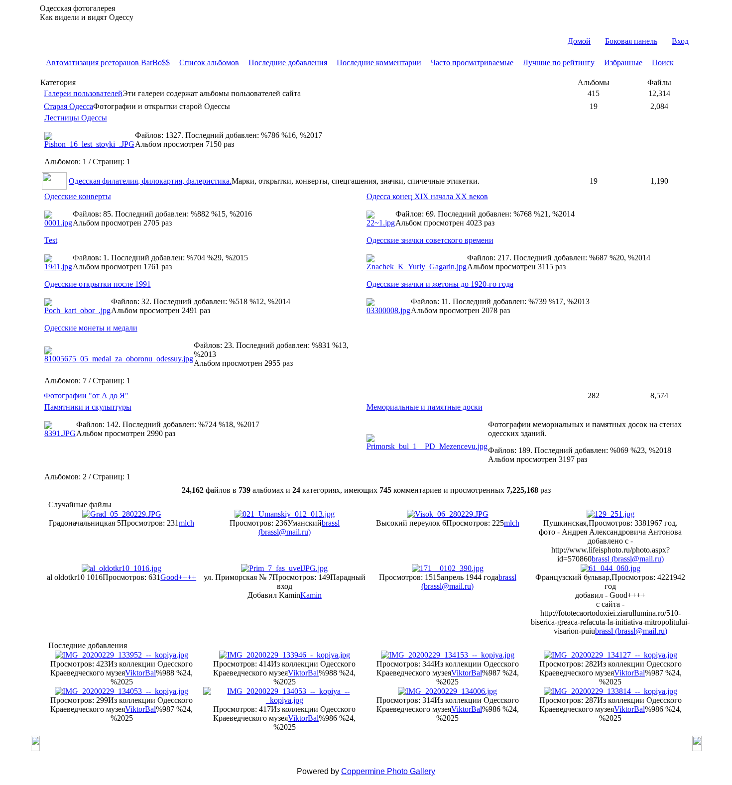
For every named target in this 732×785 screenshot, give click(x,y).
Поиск (663, 62)
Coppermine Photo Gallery (388, 771)
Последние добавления (287, 62)
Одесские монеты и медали (90, 328)
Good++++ (178, 577)
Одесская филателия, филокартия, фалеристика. (150, 181)
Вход (680, 41)
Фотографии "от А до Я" (86, 395)
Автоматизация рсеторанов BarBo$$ (108, 62)
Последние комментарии (379, 62)
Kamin (311, 595)
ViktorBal (140, 673)
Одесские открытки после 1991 (97, 284)
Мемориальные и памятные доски (424, 407)
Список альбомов (209, 62)
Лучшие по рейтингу (559, 62)
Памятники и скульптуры (87, 407)
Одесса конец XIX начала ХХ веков (427, 196)
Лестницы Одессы (75, 117)
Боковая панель (631, 41)
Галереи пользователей (83, 93)
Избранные (623, 62)
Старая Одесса (68, 106)
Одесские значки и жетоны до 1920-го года (439, 284)
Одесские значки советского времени (429, 240)
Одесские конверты (77, 196)
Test (50, 240)
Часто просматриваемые (472, 62)
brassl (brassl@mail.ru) (299, 527)
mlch (186, 523)
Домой (579, 41)
